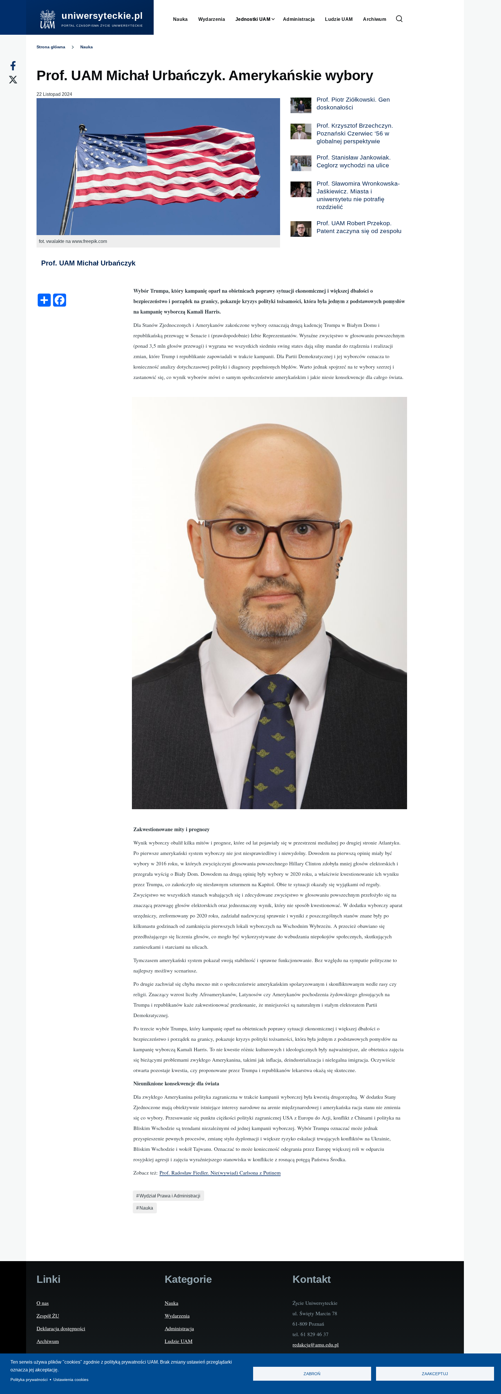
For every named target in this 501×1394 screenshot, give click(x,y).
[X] (13, 79)
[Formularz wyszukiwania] (399, 19)
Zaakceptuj (435, 1374)
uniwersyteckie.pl (102, 15)
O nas (43, 1302)
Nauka (86, 47)
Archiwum (48, 1341)
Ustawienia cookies (70, 1379)
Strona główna (51, 47)
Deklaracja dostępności (61, 1328)
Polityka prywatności (29, 1379)
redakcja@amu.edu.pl (316, 1344)
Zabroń (312, 1374)
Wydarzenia (177, 1315)
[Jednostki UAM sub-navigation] (276, 19)
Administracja (179, 1328)
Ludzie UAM (179, 1341)
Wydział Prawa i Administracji (169, 1195)
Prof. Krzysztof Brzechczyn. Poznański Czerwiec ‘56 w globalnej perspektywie (355, 133)
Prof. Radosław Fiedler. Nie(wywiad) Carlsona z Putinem (220, 1172)
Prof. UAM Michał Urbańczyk (88, 263)
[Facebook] (13, 65)
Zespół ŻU (48, 1315)
